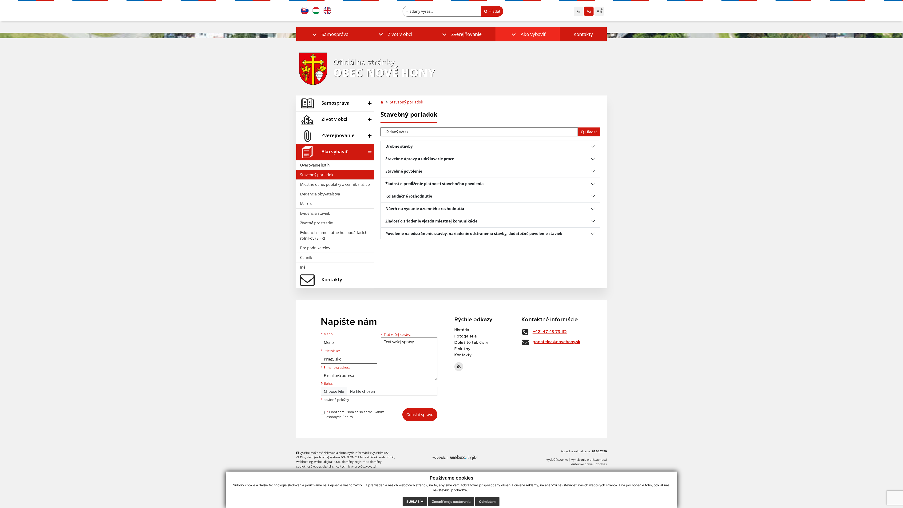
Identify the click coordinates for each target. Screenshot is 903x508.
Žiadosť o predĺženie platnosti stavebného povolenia (434, 183)
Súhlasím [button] (415, 502)
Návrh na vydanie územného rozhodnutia (424, 208)
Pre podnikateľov (315, 247)
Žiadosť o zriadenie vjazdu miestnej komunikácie (431, 221)
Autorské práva (582, 464)
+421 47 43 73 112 (550, 332)
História (461, 330)
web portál (386, 457)
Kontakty (583, 34)
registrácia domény (368, 462)
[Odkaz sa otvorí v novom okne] (458, 366)
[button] (329, 34)
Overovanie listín (315, 165)
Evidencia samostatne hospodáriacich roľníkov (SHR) (333, 235)
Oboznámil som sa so (355, 414)
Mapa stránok (368, 457)
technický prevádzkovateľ (358, 466)
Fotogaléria (465, 336)
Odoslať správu (419, 414)
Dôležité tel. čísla (471, 343)
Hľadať (494, 11)
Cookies (601, 464)
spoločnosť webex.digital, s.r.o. (317, 466)
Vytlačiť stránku (557, 459)
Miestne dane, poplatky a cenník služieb (335, 184)
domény (347, 462)
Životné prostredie (316, 223)
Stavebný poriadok (316, 174)
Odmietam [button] (487, 502)
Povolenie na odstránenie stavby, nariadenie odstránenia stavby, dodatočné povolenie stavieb (473, 233)
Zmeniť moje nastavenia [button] (451, 502)
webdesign (440, 457)
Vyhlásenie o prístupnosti (589, 459)
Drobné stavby (399, 146)
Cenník (306, 257)
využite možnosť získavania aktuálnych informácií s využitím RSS (344, 453)
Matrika (306, 203)
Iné (302, 267)
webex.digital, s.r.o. (327, 462)
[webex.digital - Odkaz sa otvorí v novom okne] (464, 457)
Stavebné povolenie (403, 171)
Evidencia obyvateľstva (320, 194)
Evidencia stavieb (315, 213)
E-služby (462, 349)
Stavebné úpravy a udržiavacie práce (419, 158)
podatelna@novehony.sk (556, 342)
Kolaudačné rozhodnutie (408, 196)
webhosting (304, 462)
